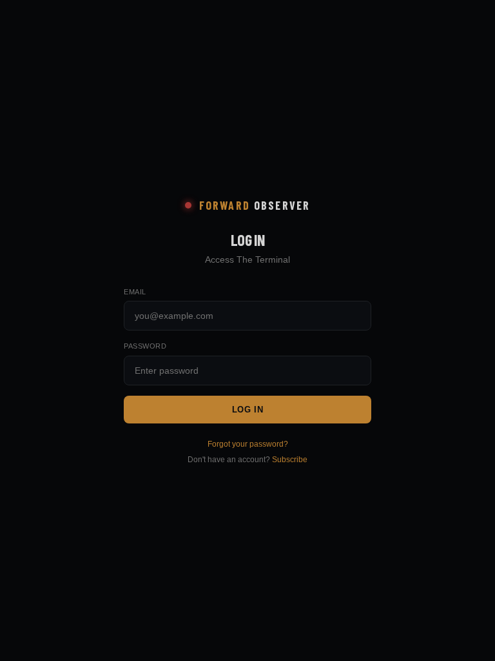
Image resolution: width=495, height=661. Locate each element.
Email (135, 292)
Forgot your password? (248, 444)
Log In (248, 409)
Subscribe (289, 459)
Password (145, 346)
